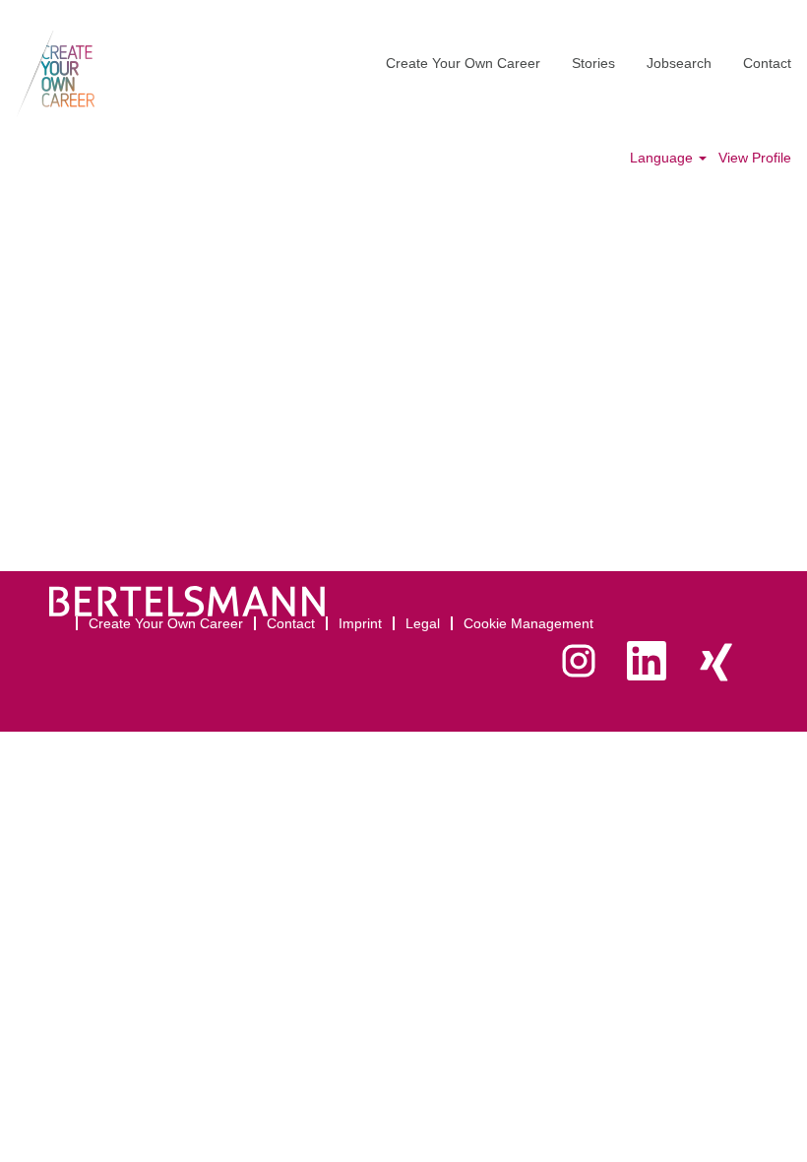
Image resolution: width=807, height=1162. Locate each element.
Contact (767, 63)
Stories (593, 63)
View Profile (754, 157)
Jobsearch (679, 63)
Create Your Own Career (463, 63)
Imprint (360, 623)
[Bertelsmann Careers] (55, 74)
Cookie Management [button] (528, 623)
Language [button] (663, 157)
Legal (422, 623)
